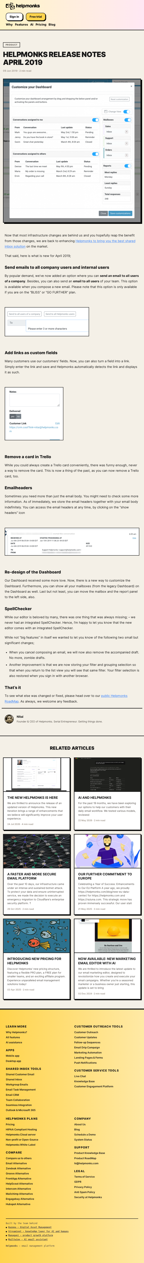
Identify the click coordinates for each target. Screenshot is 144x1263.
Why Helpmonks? (16, 1032)
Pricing (41, 24)
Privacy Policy (83, 1187)
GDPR (77, 1181)
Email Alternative (16, 1163)
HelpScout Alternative (19, 1183)
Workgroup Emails (17, 1084)
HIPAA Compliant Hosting (21, 1129)
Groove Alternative (17, 1173)
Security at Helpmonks (88, 1197)
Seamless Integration (19, 1105)
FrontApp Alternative (18, 1178)
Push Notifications (85, 1062)
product (11, 44)
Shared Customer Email (20, 1074)
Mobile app (12, 1055)
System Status (83, 1139)
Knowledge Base (84, 1081)
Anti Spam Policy (84, 1192)
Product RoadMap (85, 1158)
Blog (52, 24)
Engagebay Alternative (20, 1198)
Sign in (14, 16)
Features (21, 24)
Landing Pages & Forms (88, 1057)
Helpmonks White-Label (20, 1144)
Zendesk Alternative (18, 1168)
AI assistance (14, 1042)
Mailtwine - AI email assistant (28, 1239)
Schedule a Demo (85, 1134)
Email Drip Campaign (87, 1047)
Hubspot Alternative (18, 1204)
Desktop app (13, 1060)
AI (31, 24)
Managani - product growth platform (30, 1235)
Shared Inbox (14, 1079)
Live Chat (80, 1076)
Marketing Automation (88, 1052)
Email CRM (12, 1094)
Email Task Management (21, 1089)
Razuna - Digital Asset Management (30, 1227)
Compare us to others (19, 1158)
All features (13, 1037)
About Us (80, 1124)
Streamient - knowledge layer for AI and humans (38, 1231)
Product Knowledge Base (89, 1152)
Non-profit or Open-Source (22, 1139)
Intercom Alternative (18, 1188)
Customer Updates (85, 1037)
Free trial (36, 16)
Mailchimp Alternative (19, 1193)
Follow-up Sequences (87, 1042)
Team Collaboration (18, 1099)
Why (9, 24)
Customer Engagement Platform (93, 1086)
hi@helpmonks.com (86, 1163)
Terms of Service (84, 1176)
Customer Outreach (86, 1032)
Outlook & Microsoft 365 (21, 1110)
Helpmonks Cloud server (21, 1134)
